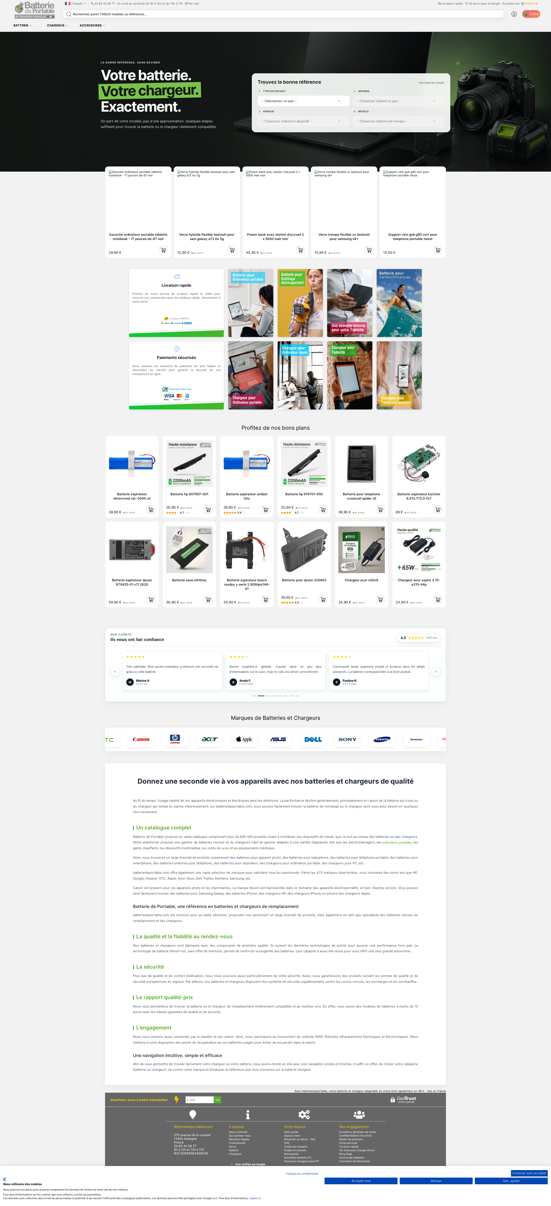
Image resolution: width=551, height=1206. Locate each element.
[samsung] (333, 739)
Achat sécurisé (348, 1142)
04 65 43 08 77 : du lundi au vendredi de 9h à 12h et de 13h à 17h (138, 3)
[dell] (264, 739)
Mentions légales (239, 1139)
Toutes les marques (295, 1146)
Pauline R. (246, 680)
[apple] (195, 739)
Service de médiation (352, 1157)
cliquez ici (255, 1198)
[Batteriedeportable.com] (35, 17)
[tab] (254, 695)
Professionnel (237, 1142)
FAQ (286, 1142)
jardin (225, 848)
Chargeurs (235, 1153)
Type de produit (272, 91)
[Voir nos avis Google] (416, 638)
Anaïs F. (142, 680)
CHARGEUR (55, 25)
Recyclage (345, 1153)
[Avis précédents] (114, 671)
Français (77, 3)
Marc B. (348, 680)
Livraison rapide (348, 1146)
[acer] (160, 739)
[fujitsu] (402, 739)
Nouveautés (291, 1153)
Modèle (361, 111)
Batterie (233, 1150)
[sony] (298, 739)
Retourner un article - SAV (299, 1139)
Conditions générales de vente (357, 1132)
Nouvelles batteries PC (298, 1157)
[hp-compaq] (126, 739)
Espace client (292, 1135)
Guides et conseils (295, 1150)
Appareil (362, 91)
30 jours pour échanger (484, 3)
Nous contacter (238, 1132)
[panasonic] (436, 739)
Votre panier (291, 1132)
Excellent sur (511, 3)
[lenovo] (367, 739)
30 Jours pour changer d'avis (356, 1150)
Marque (266, 111)
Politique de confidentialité (302, 1173)
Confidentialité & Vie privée (355, 1135)
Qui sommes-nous (240, 1135)
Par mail (194, 3)
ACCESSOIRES (91, 25)
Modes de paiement (351, 1139)
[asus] (229, 739)
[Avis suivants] (436, 671)
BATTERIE (21, 25)
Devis (232, 1146)
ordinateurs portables (396, 842)
